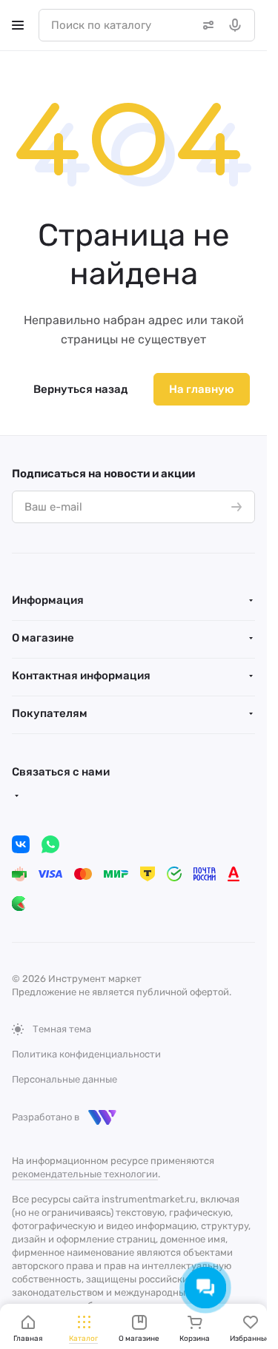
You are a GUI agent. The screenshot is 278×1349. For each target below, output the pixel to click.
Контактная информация (81, 675)
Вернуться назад (80, 389)
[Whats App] (50, 844)
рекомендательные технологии (85, 1174)
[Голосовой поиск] (238, 25)
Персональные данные (64, 1079)
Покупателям (49, 713)
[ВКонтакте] (21, 844)
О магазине (43, 638)
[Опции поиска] (205, 25)
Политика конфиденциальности (86, 1054)
